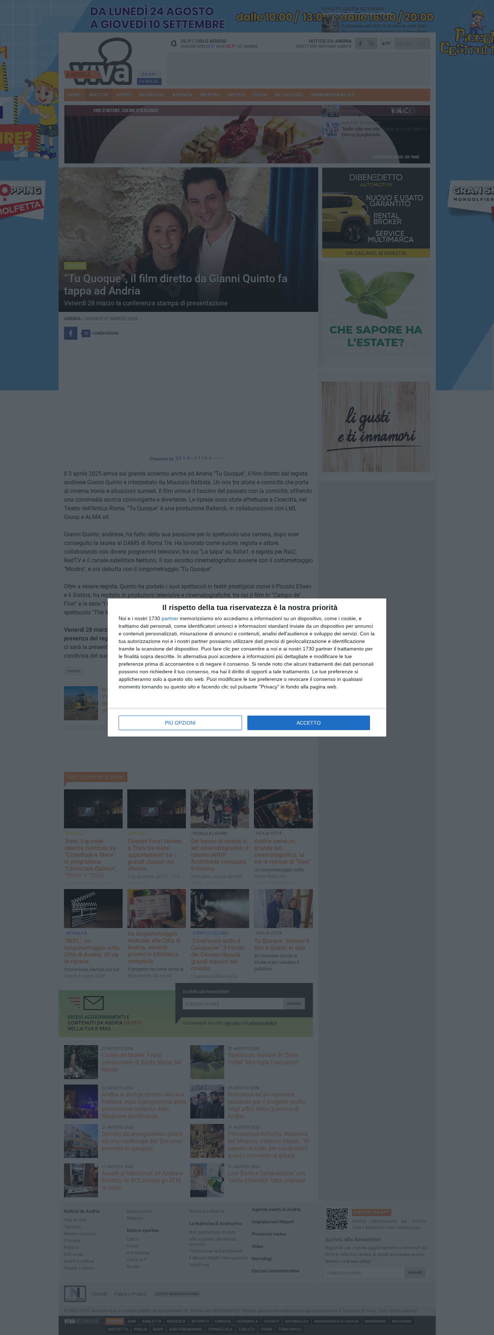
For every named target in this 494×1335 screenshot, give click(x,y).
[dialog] (247, 667)
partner (170, 618)
